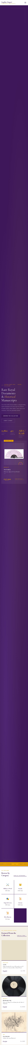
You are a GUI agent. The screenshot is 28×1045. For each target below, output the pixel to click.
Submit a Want (8, 420)
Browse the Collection (10, 416)
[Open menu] (25, 3)
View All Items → (22, 935)
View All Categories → (20, 875)
